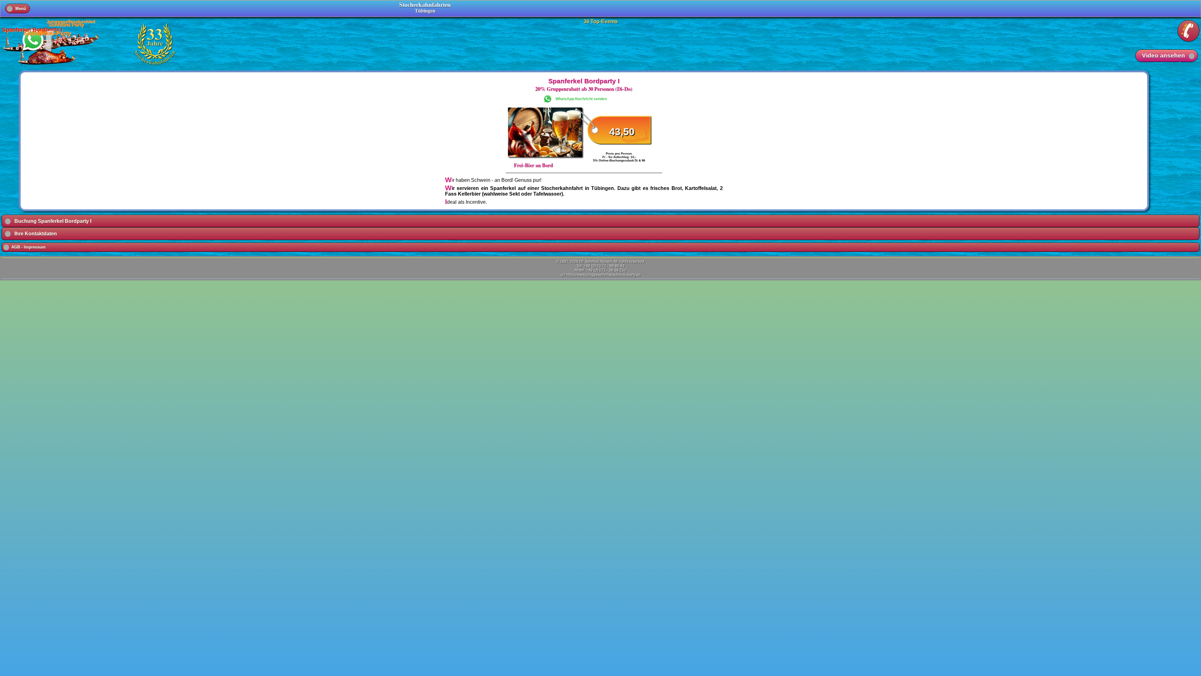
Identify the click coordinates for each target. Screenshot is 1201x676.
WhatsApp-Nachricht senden (581, 99)
